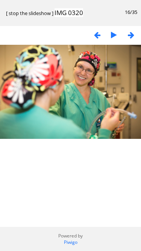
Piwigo (70, 242)
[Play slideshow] (114, 35)
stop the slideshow (30, 13)
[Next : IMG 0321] (131, 35)
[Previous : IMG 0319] (97, 35)
